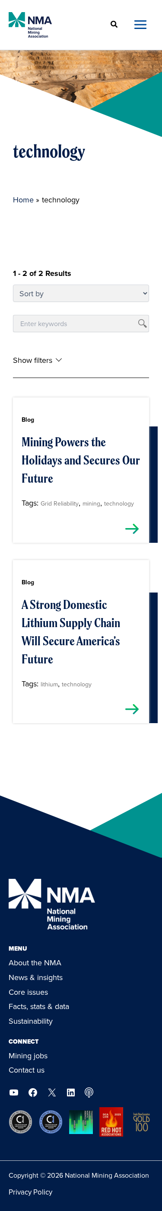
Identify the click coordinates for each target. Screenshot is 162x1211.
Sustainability (31, 1021)
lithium (49, 684)
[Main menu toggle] (140, 25)
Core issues (28, 992)
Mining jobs (28, 1055)
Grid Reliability (60, 503)
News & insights (36, 977)
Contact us (26, 1069)
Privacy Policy (30, 1192)
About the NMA (35, 962)
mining (91, 503)
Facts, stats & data (39, 1006)
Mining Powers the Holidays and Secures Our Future (81, 460)
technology (119, 503)
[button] (114, 25)
